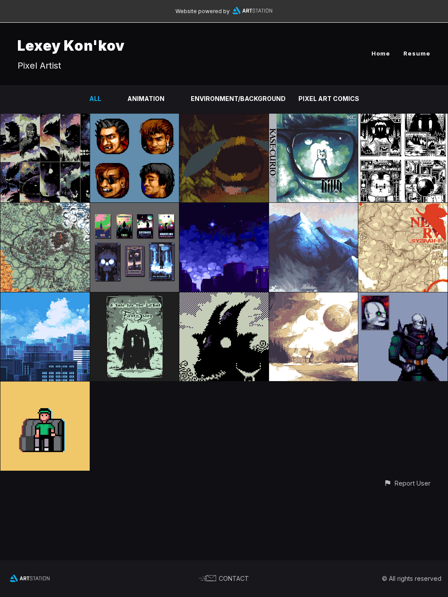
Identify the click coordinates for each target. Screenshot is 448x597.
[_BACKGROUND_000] (313, 208)
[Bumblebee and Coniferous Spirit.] (224, 118)
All (95, 98)
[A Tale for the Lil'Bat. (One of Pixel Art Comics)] (134, 297)
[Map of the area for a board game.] (45, 208)
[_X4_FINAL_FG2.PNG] (45, 297)
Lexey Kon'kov (71, 45)
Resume (416, 53)
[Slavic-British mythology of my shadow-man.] (134, 208)
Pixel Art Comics (328, 98)
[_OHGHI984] (224, 208)
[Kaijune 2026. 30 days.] (45, 118)
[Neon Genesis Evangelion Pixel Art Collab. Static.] (403, 208)
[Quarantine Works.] (224, 297)
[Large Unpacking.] (45, 386)
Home (380, 53)
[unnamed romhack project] (134, 118)
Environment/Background (238, 98)
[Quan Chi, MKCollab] (403, 297)
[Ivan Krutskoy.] (313, 297)
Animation (145, 98)
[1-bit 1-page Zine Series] (403, 118)
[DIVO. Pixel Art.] (313, 118)
